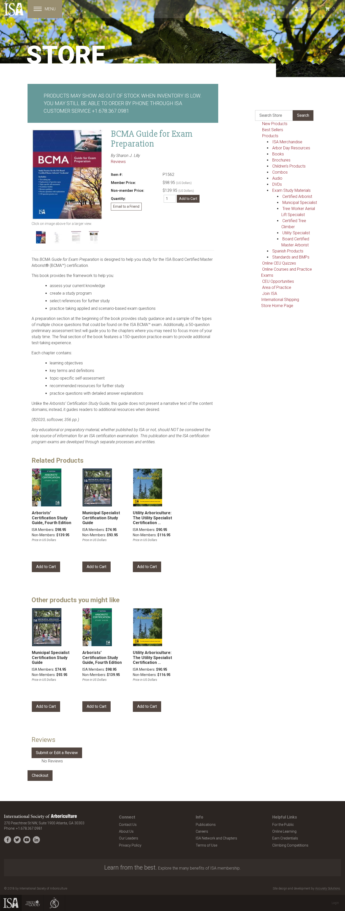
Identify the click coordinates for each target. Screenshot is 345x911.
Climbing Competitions (290, 845)
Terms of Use (206, 845)
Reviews (118, 161)
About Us (126, 831)
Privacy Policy (130, 845)
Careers (202, 831)
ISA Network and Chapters (216, 838)
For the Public (283, 825)
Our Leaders (128, 838)
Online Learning (284, 831)
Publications (206, 825)
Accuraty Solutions (327, 888)
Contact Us (128, 825)
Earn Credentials (285, 838)
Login (335, 903)
